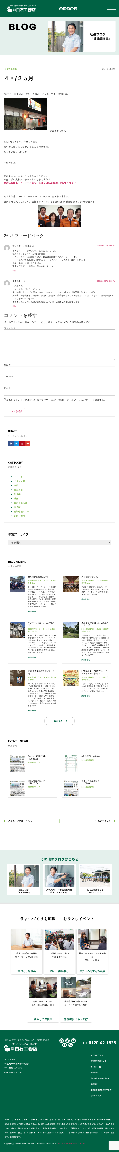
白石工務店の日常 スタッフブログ (95, 891)
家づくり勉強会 (27, 971)
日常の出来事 (10, 68)
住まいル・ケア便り (59, 891)
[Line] (75, 8)
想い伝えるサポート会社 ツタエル (71, 1143)
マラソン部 (19, 481)
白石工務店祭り (59, 971)
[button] (11, 443)
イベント (18, 476)
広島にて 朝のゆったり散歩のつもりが (94, 624)
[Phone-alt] (70, 1045)
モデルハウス (96, 1095)
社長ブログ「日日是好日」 (100, 36)
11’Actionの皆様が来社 (38, 576)
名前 (7, 365)
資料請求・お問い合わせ (100, 1078)
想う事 (17, 494)
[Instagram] (64, 8)
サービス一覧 (96, 1066)
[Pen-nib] (68, 8)
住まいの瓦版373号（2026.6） (90, 781)
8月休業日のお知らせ (91, 756)
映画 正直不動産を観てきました (41, 672)
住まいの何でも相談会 (92, 971)
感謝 (16, 498)
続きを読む (32, 611)
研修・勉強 (19, 515)
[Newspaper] (61, 8)
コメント (9, 328)
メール (8, 376)
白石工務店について (98, 1061)
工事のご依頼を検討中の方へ (102, 1090)
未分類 (17, 507)
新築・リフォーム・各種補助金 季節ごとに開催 (92, 956)
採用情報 (94, 1084)
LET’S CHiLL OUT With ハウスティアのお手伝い (94, 672)
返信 (14, 271)
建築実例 (94, 1072)
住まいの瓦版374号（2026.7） (37, 781)
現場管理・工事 (21, 511)
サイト (7, 388)
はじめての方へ (97, 1055)
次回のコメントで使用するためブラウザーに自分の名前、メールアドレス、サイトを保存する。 (56, 400)
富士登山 (18, 489)
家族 (16, 485)
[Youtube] (72, 8)
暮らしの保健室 (43, 1019)
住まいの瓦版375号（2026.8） (37, 757)
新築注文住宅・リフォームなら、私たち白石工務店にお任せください (40, 182)
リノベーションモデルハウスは (41, 624)
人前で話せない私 (89, 576)
